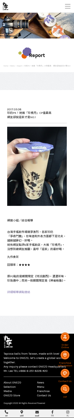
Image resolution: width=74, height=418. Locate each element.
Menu (40, 386)
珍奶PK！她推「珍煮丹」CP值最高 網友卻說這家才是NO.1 (47, 66)
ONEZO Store (12, 395)
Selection (10, 386)
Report (19, 66)
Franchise (43, 391)
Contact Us (44, 395)
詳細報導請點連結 (18, 292)
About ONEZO (12, 382)
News (40, 382)
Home (5, 66)
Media (12, 66)
